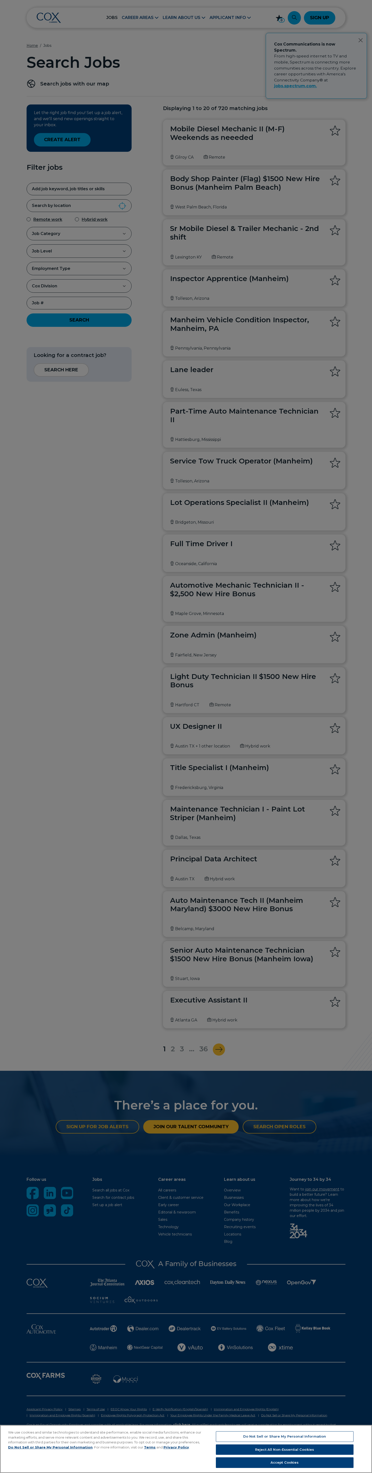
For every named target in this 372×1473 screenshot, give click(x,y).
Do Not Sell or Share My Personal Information (50, 1447)
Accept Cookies (285, 1462)
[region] (186, 1449)
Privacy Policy (176, 1447)
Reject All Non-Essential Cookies (284, 1449)
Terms (150, 1447)
